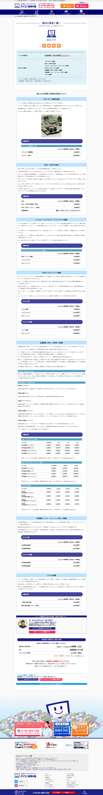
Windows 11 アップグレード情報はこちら (25, 763)
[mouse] (50, 769)
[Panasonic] (28, 769)
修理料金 (47, 777)
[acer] (69, 769)
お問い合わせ (74, 210)
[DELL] (55, 769)
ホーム (47, 773)
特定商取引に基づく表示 (72, 784)
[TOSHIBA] (35, 769)
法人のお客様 (70, 773)
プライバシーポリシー (72, 781)
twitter (21, 781)
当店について (48, 775)
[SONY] (22, 769)
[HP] (46, 769)
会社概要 (69, 777)
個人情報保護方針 (71, 786)
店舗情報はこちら (83, 2)
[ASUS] (65, 769)
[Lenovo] (60, 769)
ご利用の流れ (48, 779)
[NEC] (17, 769)
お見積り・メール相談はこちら (64, 792)
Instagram (21, 785)
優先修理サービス (80, 655)
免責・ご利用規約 (71, 783)
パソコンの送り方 (49, 781)
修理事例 (47, 783)
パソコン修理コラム (50, 786)
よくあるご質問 (49, 784)
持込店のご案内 (70, 775)
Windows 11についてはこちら (22, 766)
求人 (68, 779)
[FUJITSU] (41, 769)
